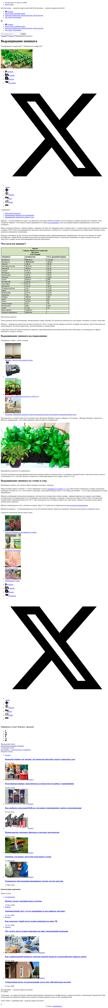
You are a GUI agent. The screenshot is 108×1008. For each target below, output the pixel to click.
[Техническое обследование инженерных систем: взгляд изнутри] (16, 877)
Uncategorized (10, 897)
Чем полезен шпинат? (13, 213)
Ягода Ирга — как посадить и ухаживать (15, 750)
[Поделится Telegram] (6, 738)
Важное (8, 907)
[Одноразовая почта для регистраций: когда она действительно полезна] (22, 978)
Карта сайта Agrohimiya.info (15, 13)
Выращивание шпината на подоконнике (19, 215)
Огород (11, 36)
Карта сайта (9, 4)
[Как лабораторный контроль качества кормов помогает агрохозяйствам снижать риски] (22, 952)
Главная (10, 12)
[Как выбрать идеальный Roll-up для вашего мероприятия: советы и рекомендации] (16, 804)
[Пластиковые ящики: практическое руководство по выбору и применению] (16, 779)
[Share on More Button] (6, 191)
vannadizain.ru (57, 1006)
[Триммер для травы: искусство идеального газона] (16, 853)
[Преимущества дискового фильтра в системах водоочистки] (16, 828)
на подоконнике (53, 222)
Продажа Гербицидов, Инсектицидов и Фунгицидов (24, 15)
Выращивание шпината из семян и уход (19, 217)
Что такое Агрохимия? (13, 17)
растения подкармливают (79, 505)
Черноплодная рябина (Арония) (12, 746)
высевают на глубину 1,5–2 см (58, 489)
